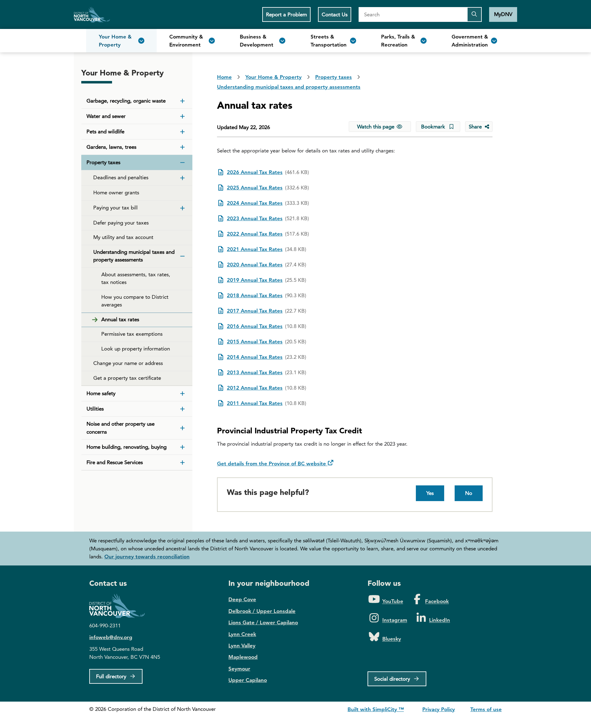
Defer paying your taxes (121, 223)
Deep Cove (242, 599)
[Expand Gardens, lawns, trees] (182, 147)
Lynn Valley (241, 645)
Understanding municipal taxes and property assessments (134, 256)
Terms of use (486, 709)
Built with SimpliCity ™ (376, 709)
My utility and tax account (123, 237)
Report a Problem (286, 14)
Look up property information (135, 349)
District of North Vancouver (120, 606)
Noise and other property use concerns (120, 428)
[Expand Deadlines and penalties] (182, 178)
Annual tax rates (120, 319)
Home (92, 14)
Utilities (95, 409)
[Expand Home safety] (182, 393)
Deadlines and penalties (120, 177)
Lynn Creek (242, 634)
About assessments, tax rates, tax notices (135, 278)
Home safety (100, 393)
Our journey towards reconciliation (147, 556)
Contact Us (335, 14)
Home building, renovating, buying (126, 447)
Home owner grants (116, 192)
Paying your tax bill (115, 208)
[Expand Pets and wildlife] (182, 131)
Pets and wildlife (105, 131)
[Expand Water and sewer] (182, 116)
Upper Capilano (247, 680)
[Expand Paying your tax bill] (182, 208)
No (468, 493)
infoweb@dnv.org (110, 637)
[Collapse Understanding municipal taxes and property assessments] (182, 256)
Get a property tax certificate (127, 378)
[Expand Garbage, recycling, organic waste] (182, 101)
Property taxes (103, 162)
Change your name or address (128, 363)
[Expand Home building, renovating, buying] (182, 447)
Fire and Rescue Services (114, 462)
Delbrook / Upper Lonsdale (262, 611)
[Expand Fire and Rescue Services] (182, 462)
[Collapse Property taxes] (182, 162)
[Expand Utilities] (182, 409)
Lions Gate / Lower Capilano (263, 622)
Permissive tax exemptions (132, 334)
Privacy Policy (438, 709)
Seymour (239, 669)
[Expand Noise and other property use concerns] (182, 428)
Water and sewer (106, 116)
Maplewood (243, 657)
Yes (430, 493)
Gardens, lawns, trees (111, 147)
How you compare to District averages (134, 301)
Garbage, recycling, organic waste (126, 101)
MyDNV (503, 14)
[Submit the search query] (474, 14)
